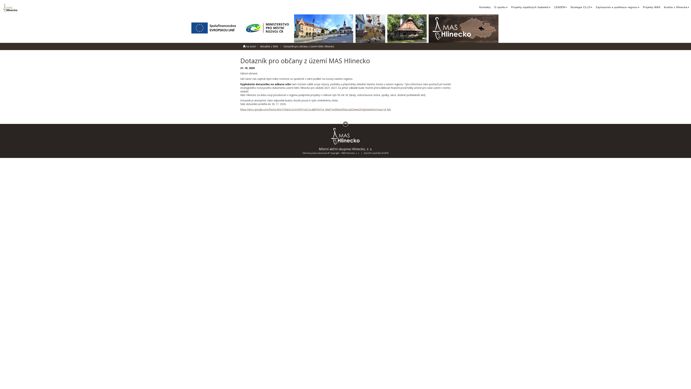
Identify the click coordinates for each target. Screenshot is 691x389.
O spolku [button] (500, 7)
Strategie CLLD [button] (580, 7)
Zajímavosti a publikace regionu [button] (617, 7)
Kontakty (485, 7)
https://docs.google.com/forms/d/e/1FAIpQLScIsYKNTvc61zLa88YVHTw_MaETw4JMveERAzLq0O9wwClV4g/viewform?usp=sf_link (315, 109)
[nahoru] (345, 124)
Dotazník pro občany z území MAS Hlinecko (308, 46)
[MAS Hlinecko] (11, 8)
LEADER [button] (559, 7)
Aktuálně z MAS (269, 46)
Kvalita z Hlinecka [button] (675, 7)
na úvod (250, 46)
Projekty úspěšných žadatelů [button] (530, 7)
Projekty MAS (651, 7)
